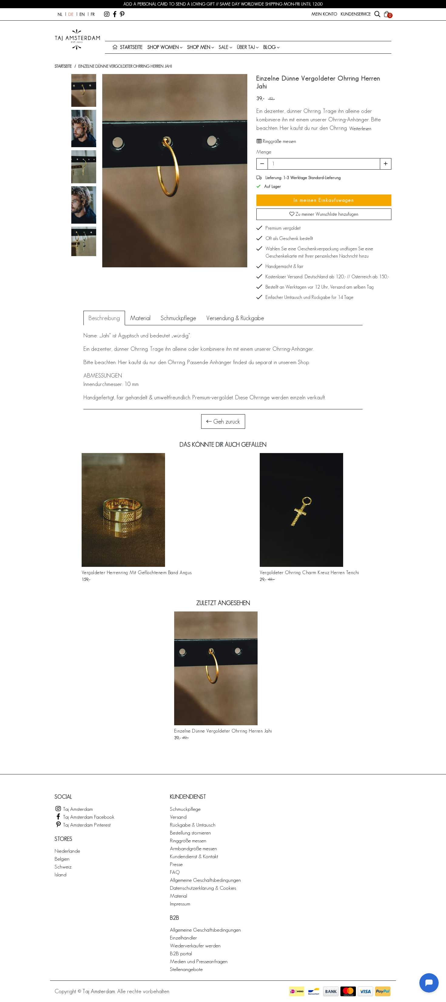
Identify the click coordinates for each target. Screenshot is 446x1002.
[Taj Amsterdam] (106, 14)
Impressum (180, 903)
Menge (263, 151)
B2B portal (181, 953)
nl (60, 14)
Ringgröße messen (279, 141)
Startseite (63, 66)
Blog (269, 47)
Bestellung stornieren (190, 832)
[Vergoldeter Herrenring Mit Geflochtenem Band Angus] (137, 510)
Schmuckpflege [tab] (178, 318)
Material (178, 896)
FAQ (175, 872)
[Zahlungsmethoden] (296, 991)
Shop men (198, 47)
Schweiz (63, 866)
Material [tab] (140, 318)
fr (92, 14)
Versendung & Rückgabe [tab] (235, 318)
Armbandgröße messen (193, 848)
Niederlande (67, 851)
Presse (176, 864)
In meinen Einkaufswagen (324, 200)
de (70, 14)
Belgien (62, 859)
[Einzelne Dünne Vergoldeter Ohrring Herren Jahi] (223, 668)
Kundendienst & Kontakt (194, 856)
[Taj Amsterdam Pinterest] (122, 14)
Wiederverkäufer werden (195, 945)
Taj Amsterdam (77, 809)
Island (60, 874)
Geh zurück (226, 421)
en (82, 14)
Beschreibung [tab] (104, 318)
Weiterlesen (360, 128)
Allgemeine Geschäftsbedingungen (205, 880)
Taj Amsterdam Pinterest (86, 825)
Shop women (163, 47)
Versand (178, 817)
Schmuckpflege (185, 809)
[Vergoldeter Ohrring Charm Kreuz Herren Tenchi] (309, 510)
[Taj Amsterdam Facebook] (114, 14)
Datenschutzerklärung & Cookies (203, 888)
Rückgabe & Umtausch (192, 825)
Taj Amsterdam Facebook (88, 817)
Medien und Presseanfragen (199, 961)
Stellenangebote (186, 969)
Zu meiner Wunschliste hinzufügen (326, 214)
